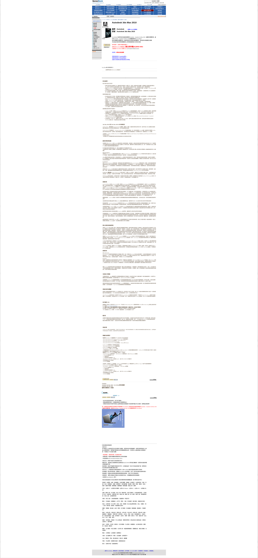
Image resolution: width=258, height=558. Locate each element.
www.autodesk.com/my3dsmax (112, 305)
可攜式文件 (95, 38)
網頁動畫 (95, 32)
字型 (94, 44)
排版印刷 (95, 24)
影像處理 (95, 26)
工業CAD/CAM (96, 47)
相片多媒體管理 (96, 37)
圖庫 (94, 43)
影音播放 (95, 40)
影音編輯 (95, 41)
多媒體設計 (95, 35)
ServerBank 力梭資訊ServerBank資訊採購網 (109, 19)
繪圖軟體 (95, 23)
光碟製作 (95, 46)
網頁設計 (95, 33)
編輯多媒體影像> (121, 19)
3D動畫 (94, 28)
